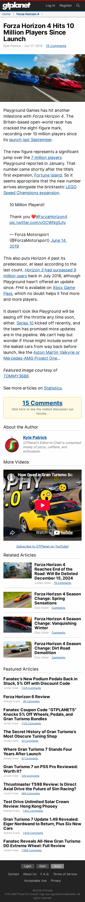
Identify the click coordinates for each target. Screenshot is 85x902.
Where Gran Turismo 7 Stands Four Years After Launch (37, 751)
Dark (42, 866)
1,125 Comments (31, 688)
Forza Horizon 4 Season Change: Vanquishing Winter (57, 623)
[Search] (78, 6)
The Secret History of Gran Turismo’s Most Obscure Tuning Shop (39, 734)
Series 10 (25, 323)
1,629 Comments (33, 832)
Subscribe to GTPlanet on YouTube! (42, 546)
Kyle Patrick (35, 437)
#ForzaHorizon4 (51, 216)
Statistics (53, 388)
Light (27, 866)
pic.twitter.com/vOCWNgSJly (38, 222)
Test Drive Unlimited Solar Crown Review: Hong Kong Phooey (36, 804)
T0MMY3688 (16, 376)
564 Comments (31, 793)
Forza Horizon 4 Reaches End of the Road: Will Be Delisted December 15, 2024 (56, 571)
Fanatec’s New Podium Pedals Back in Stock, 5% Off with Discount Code (40, 681)
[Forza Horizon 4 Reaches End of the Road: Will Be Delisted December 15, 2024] (18, 573)
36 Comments (31, 701)
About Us (29, 874)
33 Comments (30, 740)
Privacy (56, 880)
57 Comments (30, 758)
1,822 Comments (33, 810)
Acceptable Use (35, 880)
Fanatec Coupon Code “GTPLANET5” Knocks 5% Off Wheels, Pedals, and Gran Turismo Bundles (40, 714)
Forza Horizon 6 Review (26, 696)
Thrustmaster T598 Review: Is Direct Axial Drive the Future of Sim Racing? (39, 786)
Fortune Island (48, 175)
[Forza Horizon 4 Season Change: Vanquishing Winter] (18, 626)
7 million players (46, 157)
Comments (58, 607)
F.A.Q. (45, 874)
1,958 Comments (32, 850)
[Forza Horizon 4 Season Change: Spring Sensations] (18, 601)
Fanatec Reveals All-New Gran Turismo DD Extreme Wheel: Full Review (41, 843)
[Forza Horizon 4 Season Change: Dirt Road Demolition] (18, 650)
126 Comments (30, 775)
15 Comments (56, 46)
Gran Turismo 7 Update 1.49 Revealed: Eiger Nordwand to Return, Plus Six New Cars (42, 824)
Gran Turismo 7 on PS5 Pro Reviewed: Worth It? (40, 769)
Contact (13, 874)
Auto (57, 866)
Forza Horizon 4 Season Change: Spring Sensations (57, 598)
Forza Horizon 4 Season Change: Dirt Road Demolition (57, 648)
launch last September (30, 139)
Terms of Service (65, 874)
